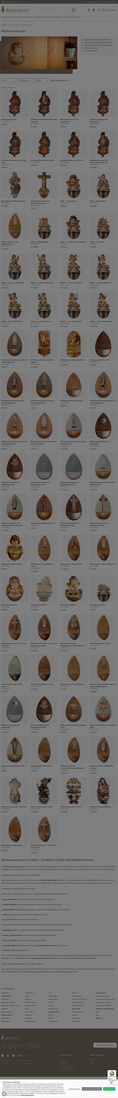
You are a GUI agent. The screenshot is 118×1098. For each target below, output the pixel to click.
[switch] (112, 1083)
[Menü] (115, 1071)
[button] (4, 1093)
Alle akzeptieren (109, 1089)
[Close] (6, 1092)
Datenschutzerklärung (27, 1095)
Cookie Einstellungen (74, 1089)
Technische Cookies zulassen (91, 1089)
